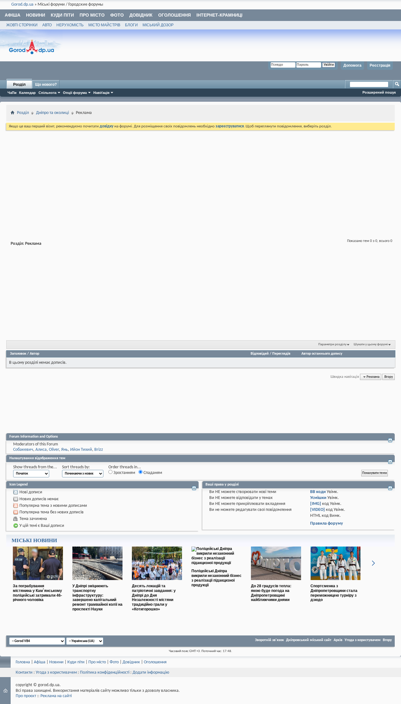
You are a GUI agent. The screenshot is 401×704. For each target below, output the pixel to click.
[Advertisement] (200, 178)
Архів (338, 640)
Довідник (141, 15)
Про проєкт (26, 696)
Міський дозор (158, 25)
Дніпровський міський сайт (308, 640)
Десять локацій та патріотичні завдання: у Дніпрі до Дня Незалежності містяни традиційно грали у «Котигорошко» (154, 597)
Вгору (388, 377)
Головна (23, 662)
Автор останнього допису (321, 354)
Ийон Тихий (81, 449)
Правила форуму (326, 523)
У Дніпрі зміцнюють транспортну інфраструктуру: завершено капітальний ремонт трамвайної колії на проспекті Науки (97, 597)
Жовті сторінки (22, 25)
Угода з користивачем (56, 672)
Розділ (19, 84)
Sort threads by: (76, 467)
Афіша (12, 15)
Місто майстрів (104, 25)
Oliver (54, 449)
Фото (117, 15)
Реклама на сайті (56, 696)
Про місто (92, 15)
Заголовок (18, 354)
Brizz (98, 449)
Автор (34, 354)
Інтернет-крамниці (219, 15)
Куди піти (62, 15)
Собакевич (23, 449)
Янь (64, 449)
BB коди (318, 492)
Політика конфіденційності (104, 672)
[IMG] (315, 503)
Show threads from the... (35, 467)
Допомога (352, 65)
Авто (47, 25)
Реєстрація (380, 65)
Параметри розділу (332, 344)
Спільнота (47, 93)
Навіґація (101, 93)
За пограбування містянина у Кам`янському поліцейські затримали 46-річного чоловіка (37, 593)
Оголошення (174, 15)
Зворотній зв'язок (269, 640)
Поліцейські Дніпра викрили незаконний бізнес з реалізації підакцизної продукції (216, 578)
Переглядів (281, 354)
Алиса (41, 449)
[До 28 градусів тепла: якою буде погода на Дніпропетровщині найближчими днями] (276, 582)
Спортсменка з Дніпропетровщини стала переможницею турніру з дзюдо (333, 593)
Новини (35, 15)
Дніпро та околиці (52, 112)
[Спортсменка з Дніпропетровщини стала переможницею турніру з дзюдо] (335, 582)
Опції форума (75, 93)
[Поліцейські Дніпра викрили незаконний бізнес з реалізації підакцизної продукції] (216, 563)
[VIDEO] (317, 509)
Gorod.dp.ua (22, 4)
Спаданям (152, 472)
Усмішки (318, 498)
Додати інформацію (151, 672)
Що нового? (46, 84)
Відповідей (260, 354)
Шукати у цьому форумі (371, 344)
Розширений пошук (379, 92)
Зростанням (123, 472)
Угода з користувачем (363, 640)
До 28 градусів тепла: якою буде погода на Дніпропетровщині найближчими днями (271, 593)
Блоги (131, 25)
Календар (27, 93)
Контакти (24, 672)
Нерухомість (70, 25)
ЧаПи (12, 93)
